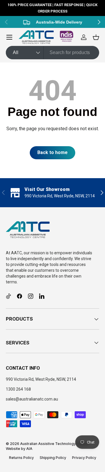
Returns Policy (21, 457)
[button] (96, 37)
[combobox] (52, 52)
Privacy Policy (84, 457)
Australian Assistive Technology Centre (54, 443)
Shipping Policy (53, 457)
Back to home (52, 152)
